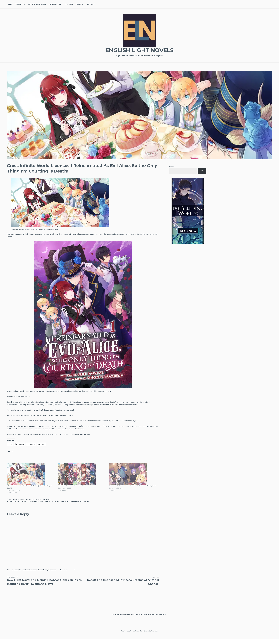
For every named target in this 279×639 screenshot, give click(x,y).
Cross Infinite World (71, 234)
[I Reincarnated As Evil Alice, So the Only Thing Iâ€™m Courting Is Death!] (31, 474)
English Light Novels (139, 50)
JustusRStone (35, 499)
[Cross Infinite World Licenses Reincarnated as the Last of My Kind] (133, 474)
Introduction (55, 4)
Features (69, 4)
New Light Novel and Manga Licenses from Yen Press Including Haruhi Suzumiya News (44, 580)
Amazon (83, 434)
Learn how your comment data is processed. (56, 570)
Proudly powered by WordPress (130, 631)
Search (171, 167)
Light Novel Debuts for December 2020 (71, 486)
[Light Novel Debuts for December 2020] (82, 474)
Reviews (79, 4)
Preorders (20, 4)
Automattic (154, 631)
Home (9, 4)
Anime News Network (26, 426)
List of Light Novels (37, 4)
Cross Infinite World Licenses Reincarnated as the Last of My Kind (132, 486)
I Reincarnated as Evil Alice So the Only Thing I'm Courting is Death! (59, 501)
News (48, 499)
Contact (91, 4)
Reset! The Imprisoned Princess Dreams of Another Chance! (123, 580)
